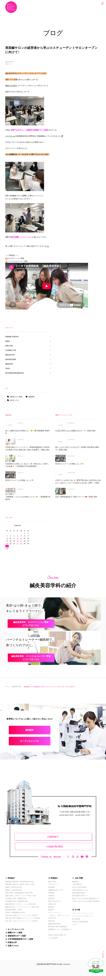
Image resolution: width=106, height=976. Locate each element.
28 (21, 543)
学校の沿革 (52, 918)
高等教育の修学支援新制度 (57, 926)
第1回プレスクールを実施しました (18, 480)
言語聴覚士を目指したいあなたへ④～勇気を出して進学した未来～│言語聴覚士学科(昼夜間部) (27, 464)
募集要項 (75, 881)
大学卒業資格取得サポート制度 (20, 939)
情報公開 (51, 921)
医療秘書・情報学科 (11, 336)
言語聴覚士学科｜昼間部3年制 (15, 898)
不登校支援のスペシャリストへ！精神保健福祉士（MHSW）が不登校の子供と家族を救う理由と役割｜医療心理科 (27, 448)
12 (14, 538)
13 (17, 538)
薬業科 (7, 341)
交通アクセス (13, 945)
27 (17, 543)
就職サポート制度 (15, 932)
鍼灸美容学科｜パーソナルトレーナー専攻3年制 (22, 907)
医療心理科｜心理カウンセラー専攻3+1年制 (20, 895)
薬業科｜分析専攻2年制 (13, 890)
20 (17, 541)
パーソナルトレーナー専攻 (17, 261)
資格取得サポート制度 (17, 935)
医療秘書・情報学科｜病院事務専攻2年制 (19, 881)
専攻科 (7, 368)
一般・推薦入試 (77, 884)
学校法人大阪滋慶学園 (80, 921)
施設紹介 (51, 907)
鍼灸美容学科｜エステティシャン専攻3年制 (20, 904)
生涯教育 (51, 898)
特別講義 (51, 887)
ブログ (74, 924)
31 (7, 546)
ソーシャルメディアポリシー (82, 916)
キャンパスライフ (54, 912)
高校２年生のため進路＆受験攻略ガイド (86, 898)
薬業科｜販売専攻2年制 (13, 887)
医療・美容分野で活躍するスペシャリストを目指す (22, 918)
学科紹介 (11, 878)
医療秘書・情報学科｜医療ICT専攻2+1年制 (19, 884)
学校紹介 (54, 878)
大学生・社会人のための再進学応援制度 (85, 901)
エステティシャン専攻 (15, 258)
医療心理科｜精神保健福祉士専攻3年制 (19, 893)
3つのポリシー (53, 884)
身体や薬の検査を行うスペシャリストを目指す (21, 915)
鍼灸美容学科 (9, 62)
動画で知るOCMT (54, 901)
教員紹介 (51, 909)
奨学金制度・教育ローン (80, 895)
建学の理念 (52, 881)
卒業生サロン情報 (16, 396)
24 (7, 543)
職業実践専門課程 (54, 924)
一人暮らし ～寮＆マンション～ (59, 915)
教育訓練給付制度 (78, 893)
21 (21, 541)
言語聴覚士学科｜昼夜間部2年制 (16, 901)
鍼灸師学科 (9, 364)
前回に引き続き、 (11, 85)
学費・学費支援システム (80, 890)
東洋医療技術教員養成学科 (14, 373)
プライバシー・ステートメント (82, 913)
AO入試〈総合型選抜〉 (79, 887)
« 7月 (6, 548)
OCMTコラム (14, 400)
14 (21, 538)
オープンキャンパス (16, 929)
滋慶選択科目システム (56, 890)
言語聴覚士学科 (10, 350)
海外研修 (51, 893)
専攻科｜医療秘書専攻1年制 (15, 912)
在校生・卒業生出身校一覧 (57, 935)
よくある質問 (53, 938)
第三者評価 (76, 919)
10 (7, 538)
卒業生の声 (12, 942)
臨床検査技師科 (10, 359)
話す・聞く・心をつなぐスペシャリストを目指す (21, 921)
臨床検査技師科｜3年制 (13, 909)
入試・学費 (79, 878)
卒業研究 (51, 895)
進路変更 (31, 396)
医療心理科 (9, 345)
